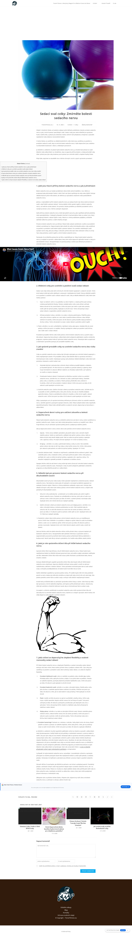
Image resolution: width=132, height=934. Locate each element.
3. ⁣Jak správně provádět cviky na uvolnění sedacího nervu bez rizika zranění (21, 171)
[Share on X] (73, 797)
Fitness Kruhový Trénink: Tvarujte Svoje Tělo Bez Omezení (78, 823)
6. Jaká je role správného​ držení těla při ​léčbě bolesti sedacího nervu (19, 177)
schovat (27, 163)
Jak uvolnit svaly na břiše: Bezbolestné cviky (102, 827)
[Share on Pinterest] (81, 797)
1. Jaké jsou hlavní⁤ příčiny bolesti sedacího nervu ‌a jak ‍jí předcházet (18, 167)
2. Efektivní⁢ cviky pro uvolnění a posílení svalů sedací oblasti (17, 169)
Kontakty (66, 913)
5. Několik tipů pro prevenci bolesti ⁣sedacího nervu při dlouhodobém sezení (21, 175)
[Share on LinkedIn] (86, 797)
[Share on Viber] (90, 797)
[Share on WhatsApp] (112, 797)
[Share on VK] (94, 797)
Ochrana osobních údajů (66, 915)
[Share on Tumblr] (103, 797)
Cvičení (70, 125)
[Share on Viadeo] (107, 797)
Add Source (123, 930)
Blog (66, 910)
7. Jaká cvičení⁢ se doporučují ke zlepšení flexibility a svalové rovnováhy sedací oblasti (23, 180)
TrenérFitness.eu (47, 125)
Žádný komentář (87, 125)
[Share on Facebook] (77, 797)
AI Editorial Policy (66, 931)
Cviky (76, 125)
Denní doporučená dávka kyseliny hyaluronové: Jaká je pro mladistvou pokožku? (54, 829)
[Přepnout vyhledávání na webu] (119, 3)
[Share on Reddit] (99, 797)
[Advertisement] (66, 20)
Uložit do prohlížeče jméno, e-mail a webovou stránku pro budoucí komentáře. (62, 866)
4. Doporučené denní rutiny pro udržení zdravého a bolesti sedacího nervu (21, 173)
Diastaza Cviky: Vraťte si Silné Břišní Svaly (30, 827)
